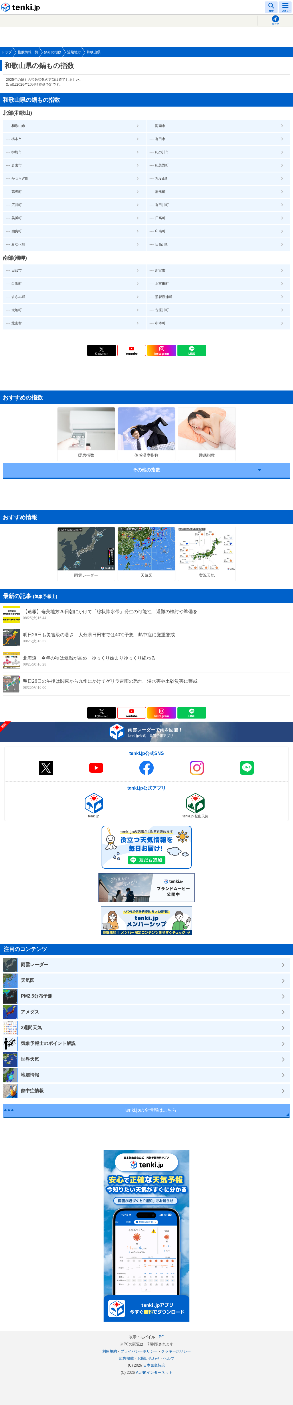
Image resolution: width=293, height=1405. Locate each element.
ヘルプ (168, 1358)
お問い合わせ (148, 1358)
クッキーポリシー (176, 1351)
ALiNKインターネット (154, 1372)
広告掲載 (126, 1358)
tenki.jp (21, 7)
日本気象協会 (154, 1365)
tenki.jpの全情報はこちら (151, 1110)
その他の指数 (146, 469)
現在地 (275, 24)
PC (161, 1337)
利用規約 (109, 1351)
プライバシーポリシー (139, 1351)
